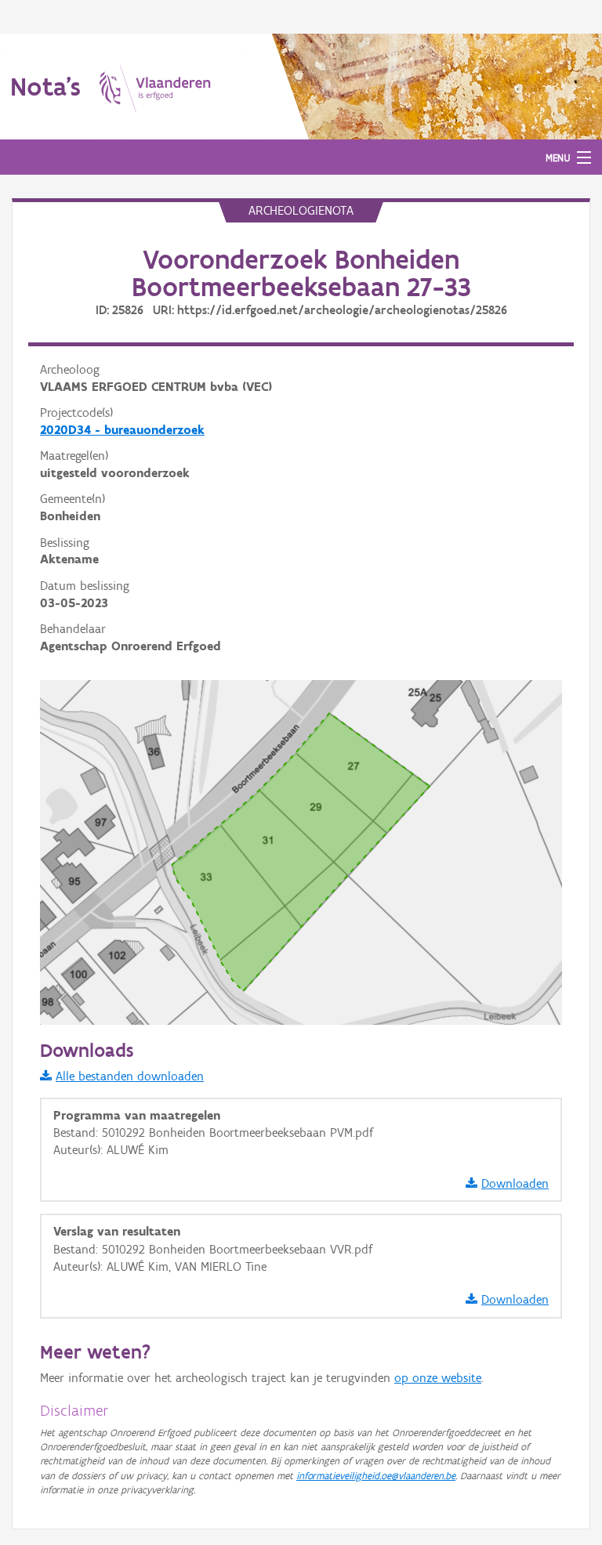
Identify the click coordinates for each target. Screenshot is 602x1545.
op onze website (437, 1377)
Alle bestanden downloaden (130, 1076)
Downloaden (515, 1183)
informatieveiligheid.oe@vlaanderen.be (375, 1476)
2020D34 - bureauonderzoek (122, 429)
